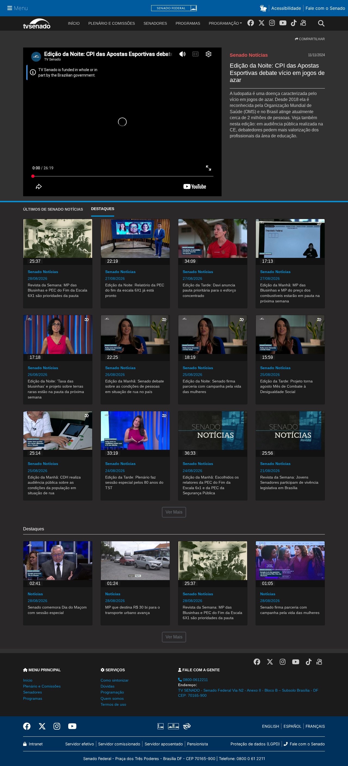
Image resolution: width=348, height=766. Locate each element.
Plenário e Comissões (111, 23)
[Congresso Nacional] (173, 726)
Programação (224, 23)
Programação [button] (112, 692)
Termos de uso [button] (113, 704)
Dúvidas (107, 686)
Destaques (102, 209)
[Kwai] (304, 23)
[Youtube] (283, 23)
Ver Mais (174, 512)
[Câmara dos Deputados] (161, 726)
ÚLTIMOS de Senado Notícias (53, 209)
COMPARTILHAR (311, 39)
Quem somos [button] (112, 698)
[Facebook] (250, 23)
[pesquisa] (323, 23)
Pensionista (197, 744)
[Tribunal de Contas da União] (186, 726)
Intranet (35, 744)
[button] (264, 8)
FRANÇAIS (315, 726)
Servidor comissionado (119, 744)
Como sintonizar (115, 680)
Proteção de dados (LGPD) (255, 744)
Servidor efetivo (79, 744)
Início (27, 680)
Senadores (155, 23)
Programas (188, 23)
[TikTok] (294, 23)
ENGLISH (270, 726)
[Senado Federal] (174, 8)
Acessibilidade (286, 8)
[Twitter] (261, 23)
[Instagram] (272, 23)
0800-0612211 (195, 680)
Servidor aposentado (164, 744)
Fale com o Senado (325, 8)
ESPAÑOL (293, 726)
